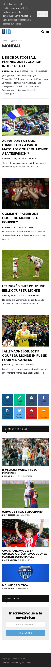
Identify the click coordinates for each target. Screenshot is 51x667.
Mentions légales (17, 662)
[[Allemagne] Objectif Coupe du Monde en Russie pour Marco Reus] (25, 330)
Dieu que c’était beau (15, 585)
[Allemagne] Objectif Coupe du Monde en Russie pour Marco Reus (24, 355)
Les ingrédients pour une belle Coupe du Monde (23, 288)
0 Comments (41, 71)
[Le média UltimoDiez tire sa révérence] (25, 452)
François (8, 295)
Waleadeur (9, 588)
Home (4, 41)
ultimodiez (9, 515)
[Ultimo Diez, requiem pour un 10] (25, 494)
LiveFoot (5, 662)
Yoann (7, 158)
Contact (29, 662)
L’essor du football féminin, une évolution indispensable (22, 61)
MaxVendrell (10, 476)
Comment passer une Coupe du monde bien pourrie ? (20, 217)
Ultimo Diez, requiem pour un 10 (22, 511)
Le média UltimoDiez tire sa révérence (19, 471)
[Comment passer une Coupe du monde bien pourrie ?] (25, 193)
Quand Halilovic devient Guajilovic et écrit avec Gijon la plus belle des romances (24, 554)
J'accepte (42, 13)
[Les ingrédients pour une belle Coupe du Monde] (25, 265)
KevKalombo (10, 71)
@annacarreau (11, 560)
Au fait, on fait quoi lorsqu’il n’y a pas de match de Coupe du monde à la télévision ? (25, 147)
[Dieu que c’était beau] (25, 573)
